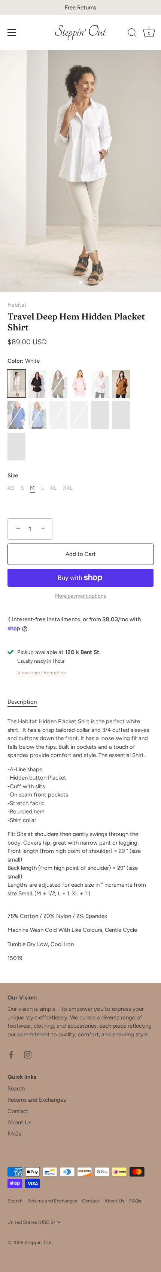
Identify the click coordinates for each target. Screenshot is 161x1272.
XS (10, 488)
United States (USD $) (31, 1222)
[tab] (25, 702)
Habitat (17, 304)
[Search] (132, 34)
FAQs (14, 1133)
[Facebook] (11, 1054)
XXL (68, 488)
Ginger (121, 384)
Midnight (121, 415)
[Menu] (12, 32)
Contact (17, 1111)
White (16, 384)
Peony (79, 384)
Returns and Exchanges (36, 1099)
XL (53, 488)
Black (37, 384)
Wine (16, 446)
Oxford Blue (58, 415)
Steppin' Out (38, 1242)
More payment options (80, 596)
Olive (58, 384)
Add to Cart (81, 554)
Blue (37, 415)
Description (22, 701)
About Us (19, 1122)
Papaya (79, 415)
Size (12, 475)
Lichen (100, 415)
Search (16, 1088)
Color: (23, 360)
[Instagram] (27, 1054)
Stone (100, 384)
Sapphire (16, 415)
